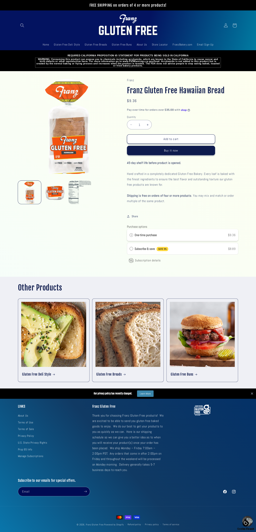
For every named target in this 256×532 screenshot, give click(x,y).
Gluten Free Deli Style (36, 374)
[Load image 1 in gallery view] (29, 192)
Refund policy (134, 524)
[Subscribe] (85, 491)
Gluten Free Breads (109, 374)
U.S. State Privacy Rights (32, 442)
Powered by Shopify (114, 524)
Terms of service (171, 524)
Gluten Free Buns (182, 374)
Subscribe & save (150, 249)
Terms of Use (25, 422)
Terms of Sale (26, 429)
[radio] (131, 235)
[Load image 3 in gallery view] (80, 192)
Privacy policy (152, 524)
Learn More (145, 393)
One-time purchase (146, 235)
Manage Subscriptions (30, 456)
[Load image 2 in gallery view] (55, 192)
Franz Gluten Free (95, 524)
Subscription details (148, 260)
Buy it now (171, 151)
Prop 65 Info (25, 449)
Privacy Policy (26, 435)
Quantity (131, 117)
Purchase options (137, 227)
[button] (22, 25)
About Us (23, 415)
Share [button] (135, 216)
